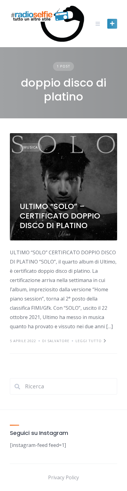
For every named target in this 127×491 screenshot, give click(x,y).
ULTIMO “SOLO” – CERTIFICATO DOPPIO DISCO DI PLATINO (60, 216)
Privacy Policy (63, 477)
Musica (30, 147)
